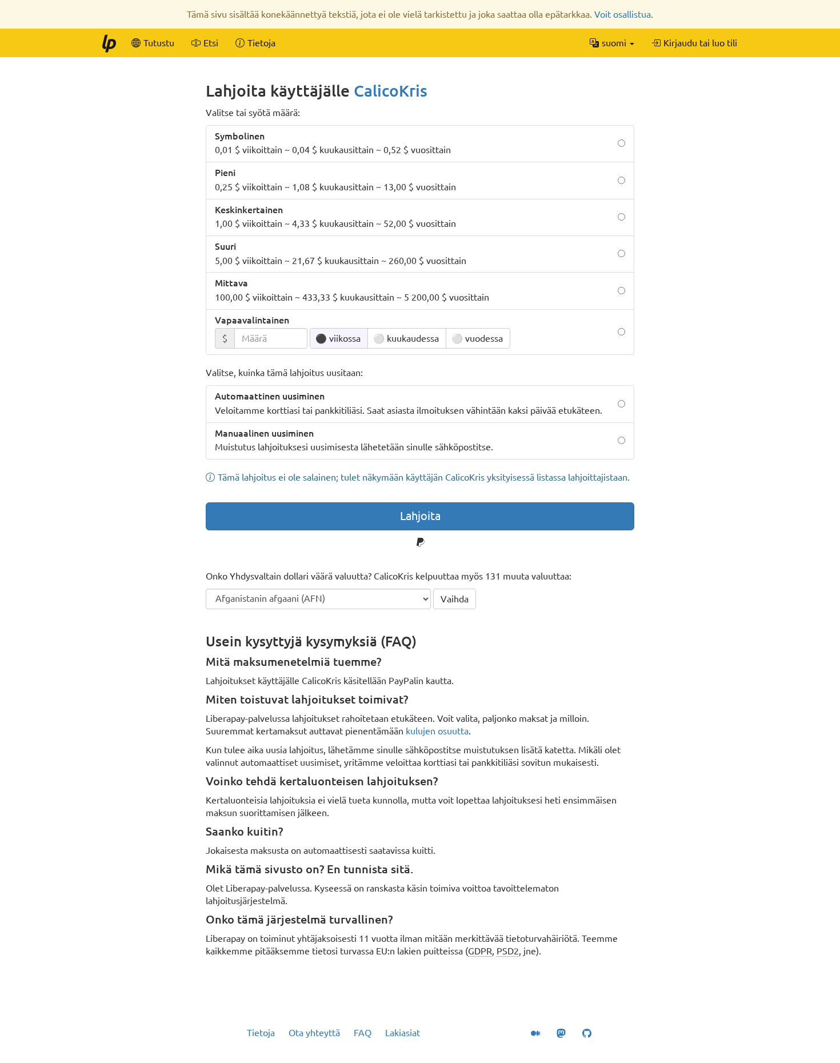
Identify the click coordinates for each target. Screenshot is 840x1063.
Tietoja (261, 1033)
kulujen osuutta (437, 731)
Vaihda (455, 599)
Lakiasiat (402, 1033)
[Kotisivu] (108, 43)
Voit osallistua (622, 14)
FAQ (362, 1033)
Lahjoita (420, 515)
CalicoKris (390, 90)
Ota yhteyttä (314, 1033)
